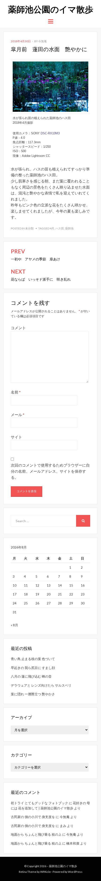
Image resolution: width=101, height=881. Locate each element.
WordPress (75, 871)
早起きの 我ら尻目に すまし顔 (33, 668)
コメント (18, 327)
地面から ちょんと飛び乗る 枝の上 (36, 834)
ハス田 (59, 228)
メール (17, 414)
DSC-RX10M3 (50, 133)
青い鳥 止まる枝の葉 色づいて (33, 659)
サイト (16, 437)
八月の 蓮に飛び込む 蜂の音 (31, 676)
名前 (16, 392)
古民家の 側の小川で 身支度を (33, 817)
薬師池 (69, 228)
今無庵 (42, 41)
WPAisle (45, 871)
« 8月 (14, 625)
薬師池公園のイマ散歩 (50, 9)
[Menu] (50, 21)
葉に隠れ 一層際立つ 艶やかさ (33, 694)
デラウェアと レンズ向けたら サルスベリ (41, 685)
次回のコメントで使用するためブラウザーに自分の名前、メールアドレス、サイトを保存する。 (50, 471)
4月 (52, 228)
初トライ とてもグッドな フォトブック (39, 803)
